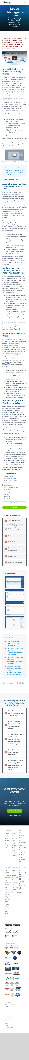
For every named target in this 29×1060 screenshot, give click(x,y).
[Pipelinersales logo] (6, 2)
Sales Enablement (22, 846)
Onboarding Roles (8, 900)
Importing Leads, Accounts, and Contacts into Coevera (14, 673)
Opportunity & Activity (10, 487)
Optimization (16, 460)
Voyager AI (7, 496)
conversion (5, 422)
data (23, 223)
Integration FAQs (8, 905)
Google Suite (14, 835)
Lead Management (9, 485)
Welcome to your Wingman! (8, 880)
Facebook (22, 885)
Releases (7, 848)
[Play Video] (14, 58)
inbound (18, 89)
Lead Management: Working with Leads (15, 649)
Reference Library (22, 861)
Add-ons (6, 494)
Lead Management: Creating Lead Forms (15, 658)
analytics (11, 414)
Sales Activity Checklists (9, 112)
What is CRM (21, 856)
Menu (24, 2)
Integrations (7, 483)
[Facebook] (17, 683)
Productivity (7, 489)
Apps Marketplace (15, 844)
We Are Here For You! (7, 887)
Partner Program (14, 881)
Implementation (9, 892)
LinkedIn (21, 876)
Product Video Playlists (14, 850)
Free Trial (14, 507)
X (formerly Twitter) (19, 892)
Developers (22, 872)
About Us (13, 871)
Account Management (10, 476)
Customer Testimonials (15, 876)
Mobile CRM (7, 837)
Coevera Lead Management (15, 641)
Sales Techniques (22, 851)
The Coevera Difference (8, 873)
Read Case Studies (15, 815)
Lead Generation (15, 387)
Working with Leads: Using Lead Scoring (14, 662)
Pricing (7, 840)
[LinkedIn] (22, 683)
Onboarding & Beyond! (8, 896)
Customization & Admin (10, 480)
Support (14, 855)
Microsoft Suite (15, 839)
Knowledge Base (9, 1027)
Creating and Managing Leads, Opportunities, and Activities (14, 668)
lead (13, 38)
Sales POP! (7, 498)
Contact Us (14, 893)
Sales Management (23, 841)
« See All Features (14, 502)
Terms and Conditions (10, 1020)
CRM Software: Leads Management (13, 645)
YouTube (21, 881)
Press (13, 885)
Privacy (7, 1021)
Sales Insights (8, 492)
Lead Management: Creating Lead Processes (15, 653)
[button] (14, 520)
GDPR (6, 1023)
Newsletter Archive (15, 888)
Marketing (12, 179)
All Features (7, 844)
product (8, 301)
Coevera (7, 833)
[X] (20, 683)
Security (7, 909)
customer (13, 44)
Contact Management (10, 478)
